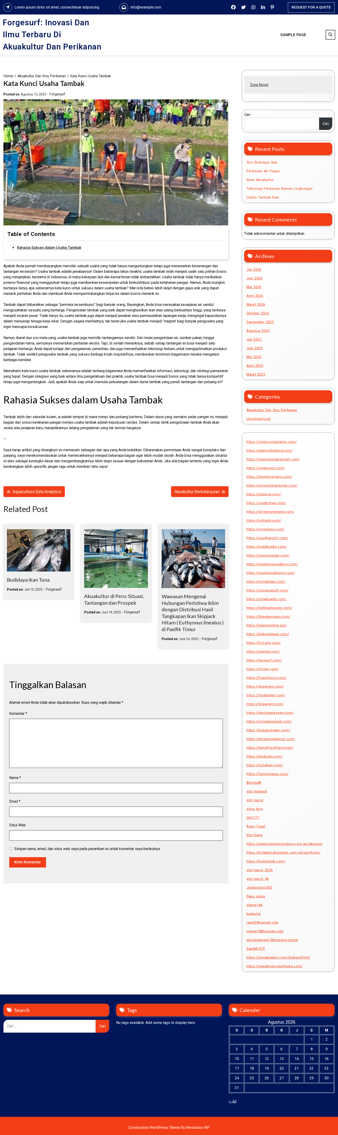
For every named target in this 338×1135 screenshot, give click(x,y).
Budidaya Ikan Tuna (28, 580)
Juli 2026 (253, 269)
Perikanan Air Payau (263, 171)
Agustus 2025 (258, 331)
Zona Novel (259, 85)
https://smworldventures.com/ (272, 485)
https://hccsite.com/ (263, 643)
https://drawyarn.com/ (265, 686)
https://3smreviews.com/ (267, 774)
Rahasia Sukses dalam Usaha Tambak (49, 247)
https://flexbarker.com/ (265, 695)
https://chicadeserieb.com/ (269, 721)
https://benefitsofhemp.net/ (270, 748)
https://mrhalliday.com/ (265, 582)
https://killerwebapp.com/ (267, 634)
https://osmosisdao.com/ (267, 555)
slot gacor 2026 (259, 870)
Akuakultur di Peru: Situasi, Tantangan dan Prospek (114, 599)
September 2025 (260, 322)
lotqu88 (253, 783)
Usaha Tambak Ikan (262, 197)
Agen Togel (255, 826)
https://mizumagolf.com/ (267, 590)
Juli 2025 (253, 339)
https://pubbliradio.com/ (266, 547)
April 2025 (254, 366)
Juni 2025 (254, 348)
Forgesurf (57, 94)
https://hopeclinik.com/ (265, 861)
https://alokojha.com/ (264, 756)
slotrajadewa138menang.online (272, 940)
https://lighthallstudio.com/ (269, 608)
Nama (15, 778)
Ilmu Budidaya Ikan (262, 162)
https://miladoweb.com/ (266, 599)
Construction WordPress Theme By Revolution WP (169, 1127)
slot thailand (256, 791)
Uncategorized (258, 419)
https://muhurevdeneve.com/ (270, 573)
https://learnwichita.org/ (266, 625)
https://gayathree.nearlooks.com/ (274, 966)
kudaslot (253, 914)
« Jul (232, 1101)
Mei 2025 (253, 357)
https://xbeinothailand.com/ (269, 450)
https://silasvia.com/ (263, 494)
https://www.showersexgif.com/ (273, 459)
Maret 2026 (255, 304)
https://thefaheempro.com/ (269, 477)
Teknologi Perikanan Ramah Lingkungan (279, 189)
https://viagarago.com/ (265, 468)
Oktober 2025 (257, 313)
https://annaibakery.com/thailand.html (278, 957)
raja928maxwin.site (262, 922)
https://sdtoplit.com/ (263, 520)
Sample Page (293, 34)
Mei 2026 (253, 287)
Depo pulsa (255, 896)
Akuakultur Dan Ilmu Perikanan (271, 410)
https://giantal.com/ (263, 651)
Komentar (18, 713)
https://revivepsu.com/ (265, 529)
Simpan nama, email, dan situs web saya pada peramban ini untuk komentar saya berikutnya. (87, 849)
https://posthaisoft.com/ (267, 538)
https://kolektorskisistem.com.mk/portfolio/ (283, 853)
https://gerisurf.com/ (264, 660)
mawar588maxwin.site (265, 931)
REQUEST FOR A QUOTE (311, 7)
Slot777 (252, 818)
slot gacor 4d (257, 879)
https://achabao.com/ (264, 765)
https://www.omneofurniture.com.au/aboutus (284, 844)
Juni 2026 (254, 278)
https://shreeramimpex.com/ (270, 512)
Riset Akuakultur (260, 180)
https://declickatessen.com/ (270, 713)
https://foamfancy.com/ (266, 678)
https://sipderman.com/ (266, 503)
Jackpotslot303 (259, 887)
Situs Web (17, 825)
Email (14, 801)
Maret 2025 (255, 374)
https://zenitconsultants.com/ (271, 442)
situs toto (254, 809)
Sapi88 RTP (255, 949)
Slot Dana (254, 835)
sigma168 (254, 905)
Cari (247, 114)
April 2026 (254, 296)
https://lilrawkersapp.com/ (268, 617)
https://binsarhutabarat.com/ (270, 739)
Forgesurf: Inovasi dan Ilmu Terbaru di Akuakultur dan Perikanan (52, 35)
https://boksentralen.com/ (268, 730)
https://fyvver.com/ (262, 669)
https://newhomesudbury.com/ (272, 564)
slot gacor (255, 800)
